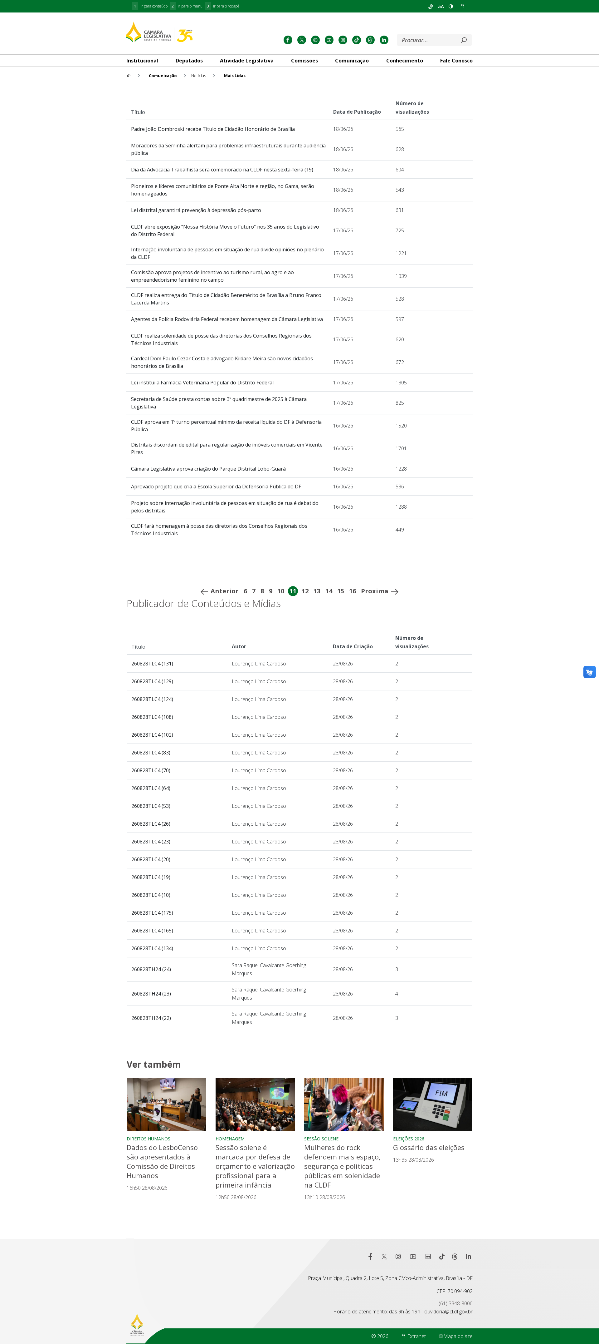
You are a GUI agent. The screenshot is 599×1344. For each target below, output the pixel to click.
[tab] (142, 61)
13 (317, 591)
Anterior (225, 591)
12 (305, 591)
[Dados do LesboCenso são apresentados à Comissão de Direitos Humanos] (166, 1104)
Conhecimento (404, 60)
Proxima (374, 591)
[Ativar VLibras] (431, 6)
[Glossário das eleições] (433, 1104)
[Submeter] (464, 40)
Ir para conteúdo (151, 6)
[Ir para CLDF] (159, 32)
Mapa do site (458, 1336)
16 (352, 591)
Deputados (189, 60)
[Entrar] (462, 6)
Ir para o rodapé (223, 6)
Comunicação (352, 60)
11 (293, 591)
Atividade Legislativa (247, 60)
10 (280, 591)
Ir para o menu (187, 6)
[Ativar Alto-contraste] (451, 6)
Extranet (416, 1336)
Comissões (304, 60)
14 (328, 591)
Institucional (142, 60)
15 (340, 591)
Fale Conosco (456, 60)
